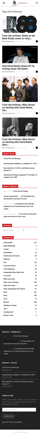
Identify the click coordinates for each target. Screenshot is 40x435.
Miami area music (9, 279)
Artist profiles (8, 243)
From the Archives (10, 266)
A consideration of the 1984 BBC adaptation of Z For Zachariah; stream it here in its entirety (19, 206)
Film (5, 262)
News (5, 295)
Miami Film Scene (9, 285)
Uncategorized (8, 312)
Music (5, 292)
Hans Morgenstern (8, 41)
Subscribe (9, 416)
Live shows (7, 276)
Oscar (5, 299)
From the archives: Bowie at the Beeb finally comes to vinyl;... (18, 37)
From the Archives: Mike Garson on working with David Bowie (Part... (18, 142)
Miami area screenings (11, 282)
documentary (8, 252)
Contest (6, 249)
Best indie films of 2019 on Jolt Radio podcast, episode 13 (19, 169)
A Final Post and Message (12, 158)
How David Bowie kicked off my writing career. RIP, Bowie (18, 67)
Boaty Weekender (9, 246)
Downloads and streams (12, 256)
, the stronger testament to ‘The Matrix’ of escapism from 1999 (20, 176)
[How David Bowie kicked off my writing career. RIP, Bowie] (20, 54)
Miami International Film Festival (14, 289)
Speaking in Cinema (10, 305)
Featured (7, 259)
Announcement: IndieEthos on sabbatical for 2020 (20, 164)
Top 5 (5, 309)
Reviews (6, 302)
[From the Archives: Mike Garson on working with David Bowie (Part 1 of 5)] (20, 127)
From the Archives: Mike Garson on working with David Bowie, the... (18, 107)
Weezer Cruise (8, 315)
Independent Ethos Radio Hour (14, 272)
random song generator (11, 196)
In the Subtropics (9, 269)
